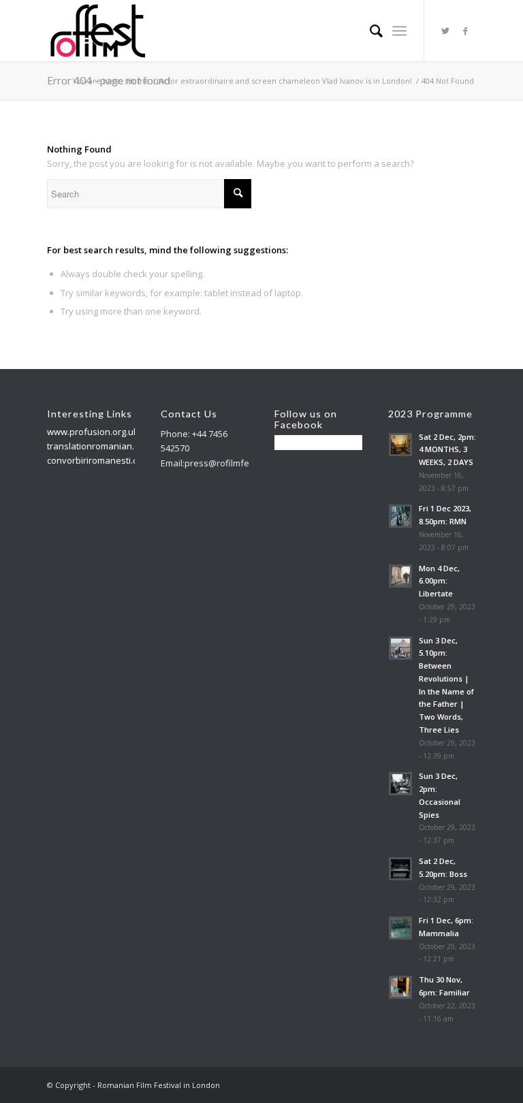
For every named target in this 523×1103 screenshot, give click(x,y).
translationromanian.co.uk (101, 446)
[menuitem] (369, 30)
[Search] (369, 30)
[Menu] (399, 30)
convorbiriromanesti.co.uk (101, 460)
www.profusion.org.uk (92, 432)
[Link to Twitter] (445, 30)
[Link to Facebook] (466, 30)
